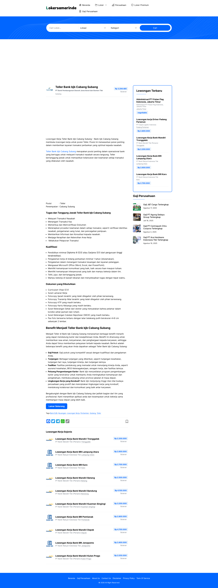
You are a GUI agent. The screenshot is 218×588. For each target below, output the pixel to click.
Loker (101, 5)
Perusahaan (120, 5)
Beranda (86, 5)
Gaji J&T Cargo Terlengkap (156, 204)
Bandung (85, 494)
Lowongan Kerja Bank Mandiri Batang (75, 478)
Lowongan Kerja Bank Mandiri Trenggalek (77, 439)
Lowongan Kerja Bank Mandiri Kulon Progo (77, 556)
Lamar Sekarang (57, 406)
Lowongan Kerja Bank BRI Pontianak (74, 517)
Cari (155, 28)
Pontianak (85, 520)
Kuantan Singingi (88, 507)
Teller (99, 413)
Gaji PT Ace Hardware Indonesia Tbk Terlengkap (155, 238)
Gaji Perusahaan (90, 11)
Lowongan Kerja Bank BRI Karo (71, 465)
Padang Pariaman (142, 127)
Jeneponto (85, 546)
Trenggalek (86, 442)
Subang (58, 94)
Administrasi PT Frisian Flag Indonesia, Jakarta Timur (150, 100)
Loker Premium (141, 5)
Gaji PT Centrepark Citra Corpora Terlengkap (155, 227)
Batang (84, 481)
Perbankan (84, 413)
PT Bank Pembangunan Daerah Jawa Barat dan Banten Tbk (79, 90)
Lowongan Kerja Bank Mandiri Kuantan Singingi (80, 504)
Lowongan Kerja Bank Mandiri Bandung (76, 491)
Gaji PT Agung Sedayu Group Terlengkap (154, 215)
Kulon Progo (86, 559)
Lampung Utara (87, 455)
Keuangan (62, 413)
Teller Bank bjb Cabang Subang (61, 151)
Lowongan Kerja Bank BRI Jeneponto (74, 543)
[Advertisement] (109, 60)
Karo (83, 468)
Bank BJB (53, 413)
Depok (84, 533)
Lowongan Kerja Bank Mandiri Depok (74, 530)
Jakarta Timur (141, 109)
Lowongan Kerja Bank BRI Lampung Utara (77, 452)
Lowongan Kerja (73, 413)
